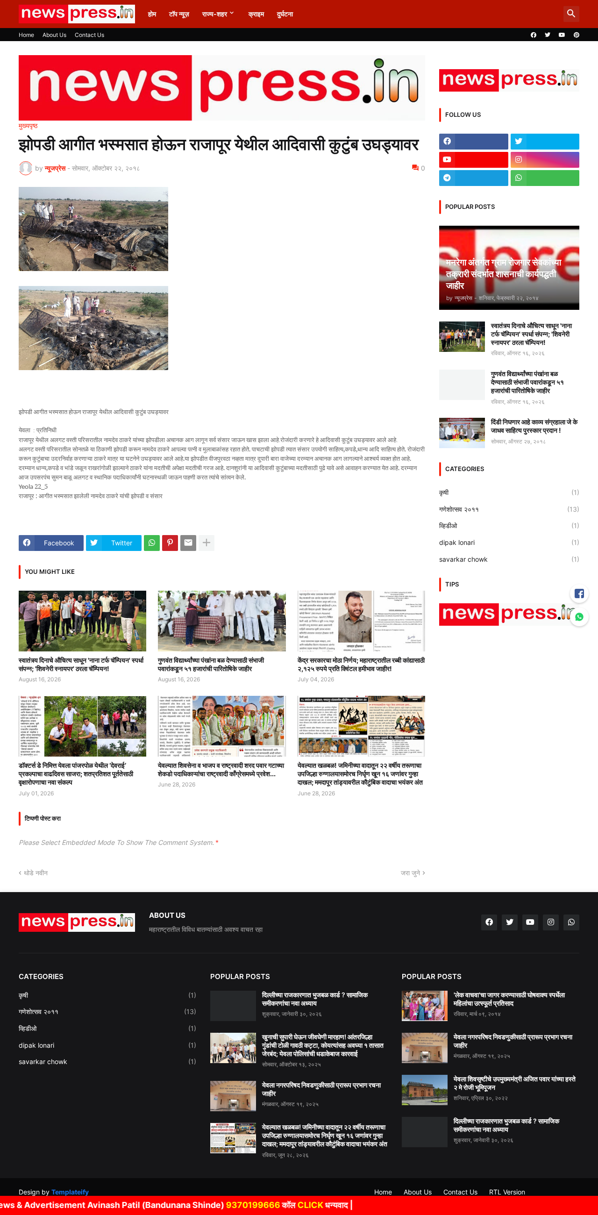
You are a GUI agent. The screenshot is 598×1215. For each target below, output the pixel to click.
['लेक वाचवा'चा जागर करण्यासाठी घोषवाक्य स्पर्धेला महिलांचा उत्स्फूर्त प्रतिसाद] (425, 1006)
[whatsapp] (545, 178)
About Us (54, 34)
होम (152, 14)
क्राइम (256, 14)
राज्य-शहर (214, 14)
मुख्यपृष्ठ (28, 125)
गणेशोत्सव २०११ (509, 509)
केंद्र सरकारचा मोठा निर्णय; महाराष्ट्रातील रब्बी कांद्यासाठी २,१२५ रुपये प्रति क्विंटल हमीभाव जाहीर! (361, 664)
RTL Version (507, 1192)
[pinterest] (576, 35)
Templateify (70, 1192)
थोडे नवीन (36, 873)
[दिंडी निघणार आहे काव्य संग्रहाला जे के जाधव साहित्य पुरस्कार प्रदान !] (462, 433)
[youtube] (562, 35)
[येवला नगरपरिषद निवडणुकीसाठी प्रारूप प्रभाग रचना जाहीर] (233, 1096)
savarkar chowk (509, 559)
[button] (571, 14)
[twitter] (547, 35)
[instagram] (545, 160)
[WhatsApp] (152, 543)
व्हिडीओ (509, 525)
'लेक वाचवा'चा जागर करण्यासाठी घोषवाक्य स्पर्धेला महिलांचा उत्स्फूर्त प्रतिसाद (509, 999)
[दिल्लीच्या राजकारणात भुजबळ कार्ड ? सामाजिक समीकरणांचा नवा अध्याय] (233, 1006)
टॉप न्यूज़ (179, 14)
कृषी (509, 492)
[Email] (188, 543)
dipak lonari (509, 542)
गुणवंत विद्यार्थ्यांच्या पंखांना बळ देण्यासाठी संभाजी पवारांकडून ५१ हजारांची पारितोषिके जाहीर (211, 664)
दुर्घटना (285, 14)
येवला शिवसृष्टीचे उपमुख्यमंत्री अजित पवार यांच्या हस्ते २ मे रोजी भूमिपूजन (515, 1083)
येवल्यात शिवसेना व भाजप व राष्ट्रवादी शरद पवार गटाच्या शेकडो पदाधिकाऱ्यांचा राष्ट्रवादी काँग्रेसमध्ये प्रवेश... (221, 769)
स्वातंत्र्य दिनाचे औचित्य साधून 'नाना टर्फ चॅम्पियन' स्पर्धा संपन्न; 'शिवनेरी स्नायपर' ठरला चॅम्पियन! (81, 664)
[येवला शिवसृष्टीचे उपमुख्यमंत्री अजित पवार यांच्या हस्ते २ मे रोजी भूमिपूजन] (425, 1090)
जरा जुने (410, 873)
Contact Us (89, 34)
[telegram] (473, 178)
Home (26, 34)
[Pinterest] (170, 543)
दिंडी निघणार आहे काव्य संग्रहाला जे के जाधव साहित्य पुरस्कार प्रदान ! (534, 426)
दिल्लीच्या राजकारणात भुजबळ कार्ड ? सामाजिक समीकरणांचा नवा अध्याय (315, 999)
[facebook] (533, 35)
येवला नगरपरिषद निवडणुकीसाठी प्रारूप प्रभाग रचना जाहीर (321, 1089)
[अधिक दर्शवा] (206, 543)
